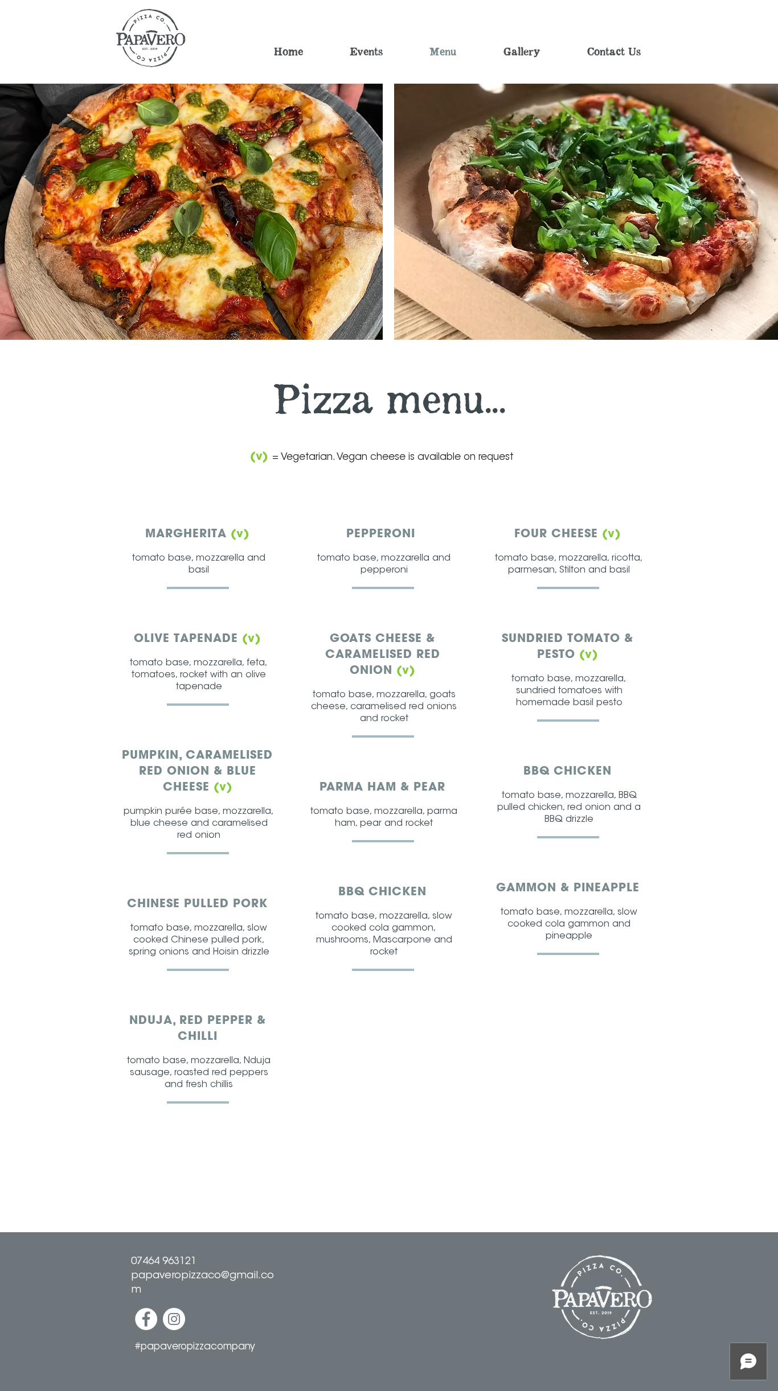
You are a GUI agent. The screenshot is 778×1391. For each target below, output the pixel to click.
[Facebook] (146, 1319)
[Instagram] (174, 1319)
